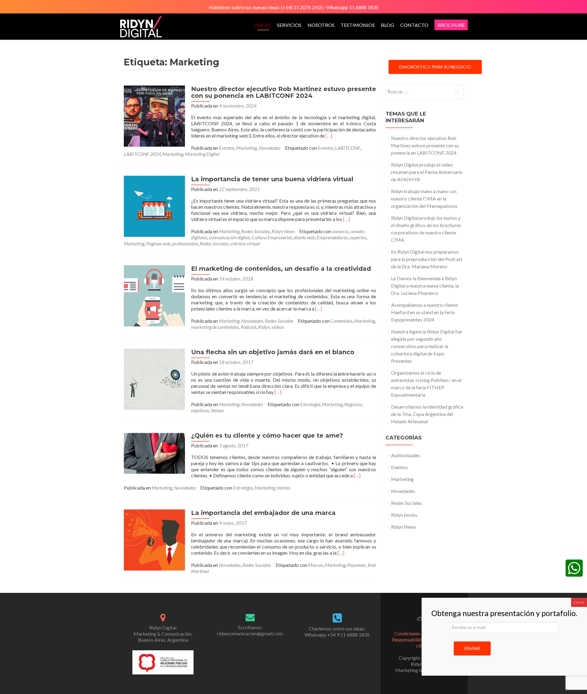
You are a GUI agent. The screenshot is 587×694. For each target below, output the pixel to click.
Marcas (315, 565)
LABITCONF (347, 148)
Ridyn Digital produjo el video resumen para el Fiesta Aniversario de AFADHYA (427, 172)
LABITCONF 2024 (142, 154)
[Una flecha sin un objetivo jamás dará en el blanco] (154, 378)
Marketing (246, 148)
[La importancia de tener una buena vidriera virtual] (154, 205)
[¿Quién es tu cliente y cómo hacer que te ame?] (154, 453)
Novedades (269, 148)
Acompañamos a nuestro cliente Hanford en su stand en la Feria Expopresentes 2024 (424, 312)
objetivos (200, 410)
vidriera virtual (245, 243)
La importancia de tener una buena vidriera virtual (272, 179)
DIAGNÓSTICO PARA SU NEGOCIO (435, 66)
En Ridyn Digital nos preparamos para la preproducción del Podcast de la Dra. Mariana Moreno (427, 259)
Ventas (217, 410)
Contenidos (341, 321)
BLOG (387, 25)
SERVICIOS (289, 25)
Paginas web (158, 243)
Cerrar (579, 602)
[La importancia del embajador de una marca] (154, 539)
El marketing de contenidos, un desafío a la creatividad (281, 268)
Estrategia (310, 404)
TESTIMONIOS (358, 25)
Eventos (226, 148)
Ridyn (264, 327)
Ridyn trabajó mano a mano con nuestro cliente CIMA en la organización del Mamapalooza (424, 198)
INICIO (263, 25)
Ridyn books (404, 515)
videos (277, 327)
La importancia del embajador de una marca (263, 512)
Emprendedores (332, 237)
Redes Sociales (255, 231)
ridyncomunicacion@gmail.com (250, 633)
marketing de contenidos (215, 327)
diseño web (304, 237)
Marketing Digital (202, 154)
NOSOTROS (321, 25)
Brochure (451, 25)
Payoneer (356, 565)
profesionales (185, 243)
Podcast (248, 327)
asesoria (340, 231)
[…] (329, 135)
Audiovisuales (405, 455)
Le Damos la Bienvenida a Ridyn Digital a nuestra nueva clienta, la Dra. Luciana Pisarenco (425, 285)
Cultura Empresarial (272, 237)
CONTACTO (414, 25)
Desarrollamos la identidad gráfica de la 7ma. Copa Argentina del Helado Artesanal (427, 414)
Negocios (353, 404)
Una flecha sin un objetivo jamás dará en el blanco (272, 352)
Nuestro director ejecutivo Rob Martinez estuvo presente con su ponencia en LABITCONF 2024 (283, 92)
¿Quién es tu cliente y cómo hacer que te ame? (267, 435)
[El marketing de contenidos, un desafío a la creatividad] (154, 295)
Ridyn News (283, 231)
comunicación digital (229, 237)
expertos (357, 237)
